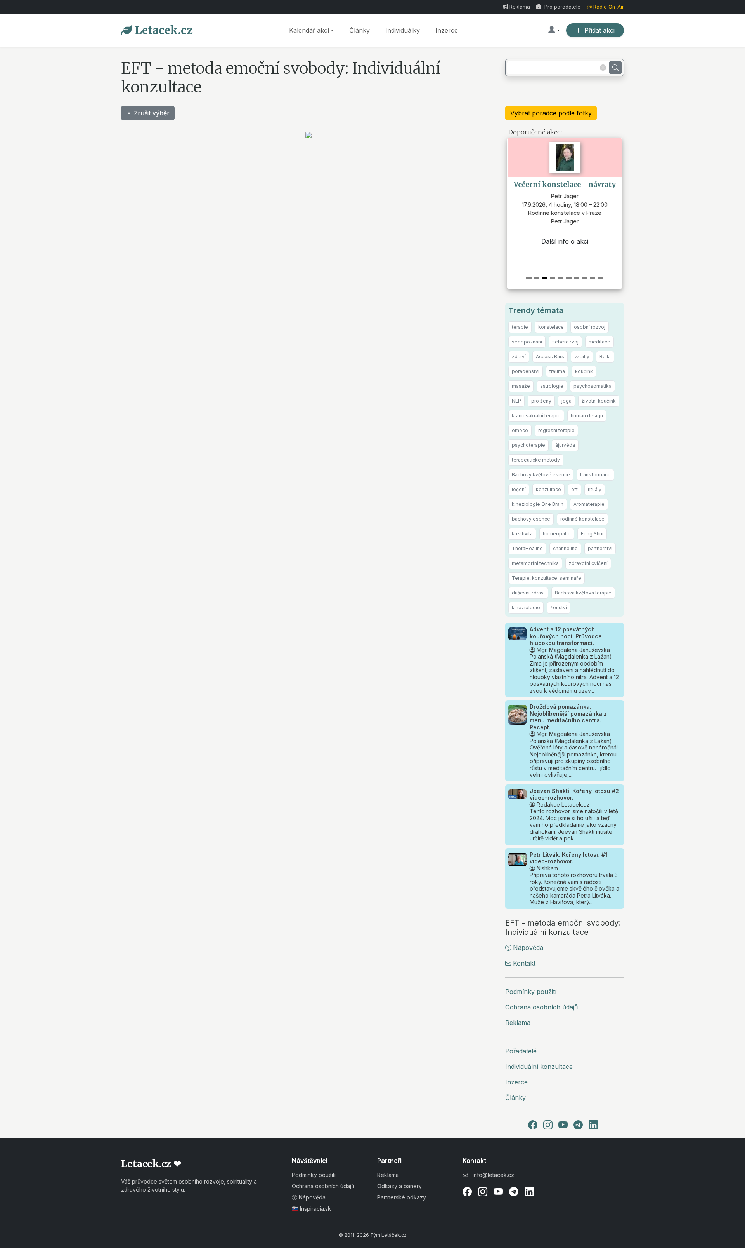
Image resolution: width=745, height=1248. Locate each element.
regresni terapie (556, 430)
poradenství (525, 371)
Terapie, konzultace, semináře (546, 578)
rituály (594, 489)
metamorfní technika (535, 563)
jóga (566, 401)
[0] (529, 278)
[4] (560, 278)
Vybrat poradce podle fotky (551, 113)
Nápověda (528, 948)
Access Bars (550, 356)
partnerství (600, 548)
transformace (595, 475)
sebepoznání (527, 342)
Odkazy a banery (399, 1186)
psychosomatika (592, 386)
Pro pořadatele (561, 7)
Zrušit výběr (152, 113)
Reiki (605, 356)
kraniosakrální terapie (536, 415)
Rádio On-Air (608, 7)
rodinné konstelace (582, 519)
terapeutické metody (536, 460)
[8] (593, 278)
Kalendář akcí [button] (309, 30)
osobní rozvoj (589, 327)
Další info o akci (564, 241)
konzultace (548, 489)
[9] (600, 278)
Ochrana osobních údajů (541, 1007)
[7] (584, 278)
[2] (544, 278)
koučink (584, 371)
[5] (569, 278)
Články (359, 30)
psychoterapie (528, 445)
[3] (553, 278)
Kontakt (524, 963)
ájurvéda (565, 445)
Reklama (519, 7)
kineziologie (526, 607)
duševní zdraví (528, 593)
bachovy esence (531, 519)
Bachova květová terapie (583, 593)
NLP (516, 401)
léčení (519, 489)
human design (587, 415)
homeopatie (557, 534)
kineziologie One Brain (537, 504)
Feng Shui (592, 534)
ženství (558, 607)
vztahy (581, 356)
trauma (557, 371)
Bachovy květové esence (541, 475)
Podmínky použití (530, 991)
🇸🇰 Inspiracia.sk (311, 1208)
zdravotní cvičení (588, 563)
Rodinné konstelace (565, 213)
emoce (520, 430)
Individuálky (402, 30)
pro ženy (541, 401)
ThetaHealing (527, 548)
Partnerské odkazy (401, 1197)
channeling (565, 548)
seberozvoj (565, 342)
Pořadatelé (521, 1051)
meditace (599, 342)
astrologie (551, 386)
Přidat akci (599, 30)
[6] (577, 278)
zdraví (519, 356)
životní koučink (599, 401)
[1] (537, 278)
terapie (520, 327)
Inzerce (446, 30)
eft (574, 489)
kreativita (522, 534)
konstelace (551, 327)
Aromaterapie (589, 504)
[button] (554, 30)
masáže (521, 386)
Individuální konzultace (539, 1066)
